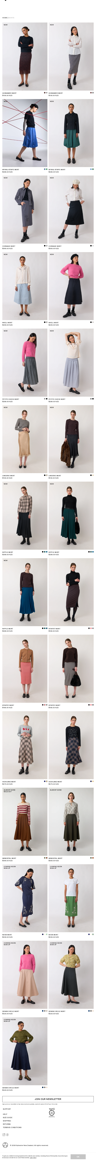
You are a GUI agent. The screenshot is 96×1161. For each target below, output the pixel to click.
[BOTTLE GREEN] (44, 552)
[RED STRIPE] (91, 628)
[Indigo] (42, 1011)
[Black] (44, 245)
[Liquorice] (44, 1011)
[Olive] (44, 858)
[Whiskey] (93, 858)
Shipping (7, 1121)
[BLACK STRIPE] (93, 628)
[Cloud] (93, 322)
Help (5, 1114)
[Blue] (91, 169)
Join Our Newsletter (48, 1099)
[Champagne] (93, 475)
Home (4, 18)
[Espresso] (91, 92)
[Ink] (44, 781)
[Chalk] (44, 934)
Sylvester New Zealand (24, 1145)
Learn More (33, 1157)
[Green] (46, 169)
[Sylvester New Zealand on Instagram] (3, 1134)
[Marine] (46, 552)
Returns (7, 1124)
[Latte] (93, 781)
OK (78, 1157)
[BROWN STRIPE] (42, 705)
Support (7, 1109)
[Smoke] (46, 92)
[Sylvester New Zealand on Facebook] (7, 1134)
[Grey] (44, 398)
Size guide (7, 1117)
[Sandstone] (93, 1011)
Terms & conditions (12, 1127)
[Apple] (46, 934)
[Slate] (93, 245)
